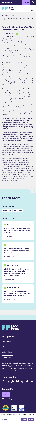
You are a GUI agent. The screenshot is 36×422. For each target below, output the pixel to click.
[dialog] (18, 417)
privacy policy (15, 370)
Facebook (3, 381)
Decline (24, 419)
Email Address (7, 341)
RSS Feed (12, 381)
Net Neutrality (18, 210)
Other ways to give (8, 399)
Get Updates (6, 2)
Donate (26, 2)
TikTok (27, 381)
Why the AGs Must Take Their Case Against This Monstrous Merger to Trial (17, 230)
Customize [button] (4, 419)
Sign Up (7, 358)
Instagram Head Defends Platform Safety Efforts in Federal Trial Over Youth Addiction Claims (17, 293)
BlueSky (17, 381)
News (12, 15)
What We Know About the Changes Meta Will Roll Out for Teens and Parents (17, 251)
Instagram (8, 381)
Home (6, 15)
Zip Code (5, 346)
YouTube (32, 381)
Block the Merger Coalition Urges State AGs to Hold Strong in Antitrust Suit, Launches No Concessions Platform (17, 272)
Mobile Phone (7, 352)
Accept (31, 419)
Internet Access (7, 210)
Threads (22, 381)
